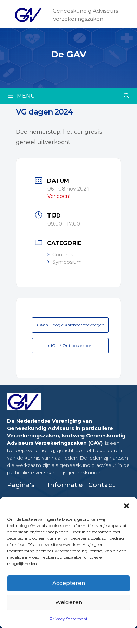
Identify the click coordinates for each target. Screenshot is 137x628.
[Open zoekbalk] (126, 96)
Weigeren (68, 602)
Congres (62, 254)
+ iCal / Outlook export (70, 345)
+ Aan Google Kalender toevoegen (70, 324)
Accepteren (68, 583)
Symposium (67, 262)
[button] (126, 505)
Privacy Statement (69, 618)
